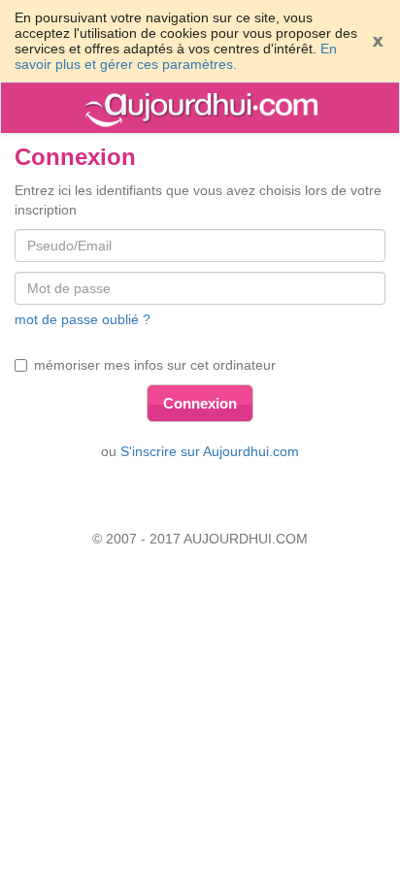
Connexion (200, 403)
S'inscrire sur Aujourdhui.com (209, 451)
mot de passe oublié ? (82, 319)
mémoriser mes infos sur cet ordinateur (155, 365)
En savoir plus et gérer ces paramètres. (176, 56)
